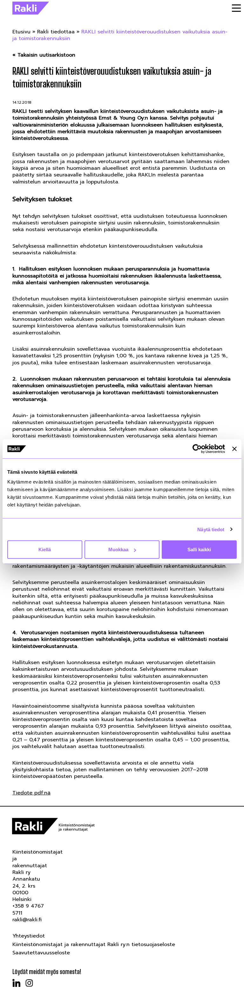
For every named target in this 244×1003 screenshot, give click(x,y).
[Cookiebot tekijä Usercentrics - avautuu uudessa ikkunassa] (197, 448)
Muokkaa (118, 549)
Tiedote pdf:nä (31, 793)
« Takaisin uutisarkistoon (43, 55)
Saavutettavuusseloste (41, 953)
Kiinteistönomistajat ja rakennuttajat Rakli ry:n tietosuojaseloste (93, 944)
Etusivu (21, 32)
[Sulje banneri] (234, 448)
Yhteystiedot (28, 936)
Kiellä (44, 549)
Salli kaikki (199, 549)
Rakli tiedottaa (56, 32)
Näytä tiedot (210, 529)
